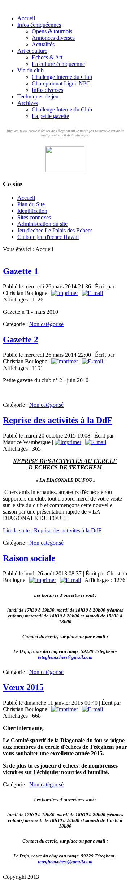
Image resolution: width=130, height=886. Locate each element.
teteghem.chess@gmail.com (65, 657)
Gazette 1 (20, 271)
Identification (32, 211)
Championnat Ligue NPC (61, 83)
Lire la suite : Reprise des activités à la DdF (52, 530)
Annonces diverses (53, 38)
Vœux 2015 (23, 687)
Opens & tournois (52, 31)
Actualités (43, 44)
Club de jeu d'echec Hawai (48, 237)
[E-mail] (92, 293)
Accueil (26, 18)
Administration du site (42, 224)
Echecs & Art (47, 57)
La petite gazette (50, 116)
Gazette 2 (20, 339)
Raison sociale (29, 558)
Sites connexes (34, 217)
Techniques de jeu (37, 96)
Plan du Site (31, 204)
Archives (27, 103)
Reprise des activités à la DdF (57, 420)
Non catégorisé (46, 324)
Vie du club (30, 70)
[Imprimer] (64, 293)
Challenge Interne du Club (62, 77)
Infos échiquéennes (39, 25)
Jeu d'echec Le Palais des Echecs (54, 230)
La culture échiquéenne (58, 64)
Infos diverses (47, 90)
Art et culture (32, 51)
